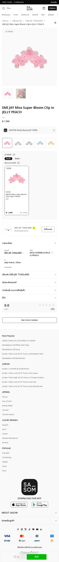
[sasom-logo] (29, 8)
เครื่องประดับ (17, 21)
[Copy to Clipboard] (52, 252)
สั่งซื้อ (36, 556)
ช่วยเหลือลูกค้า (8, 520)
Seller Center (7, 2)
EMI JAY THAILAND (34, 21)
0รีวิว (53, 309)
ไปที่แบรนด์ (48, 229)
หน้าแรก (5, 21)
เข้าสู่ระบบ (52, 8)
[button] (3, 8)
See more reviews (29, 320)
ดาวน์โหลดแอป (19, 2)
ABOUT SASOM (10, 512)
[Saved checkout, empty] (43, 8)
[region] (29, 57)
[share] (55, 22)
